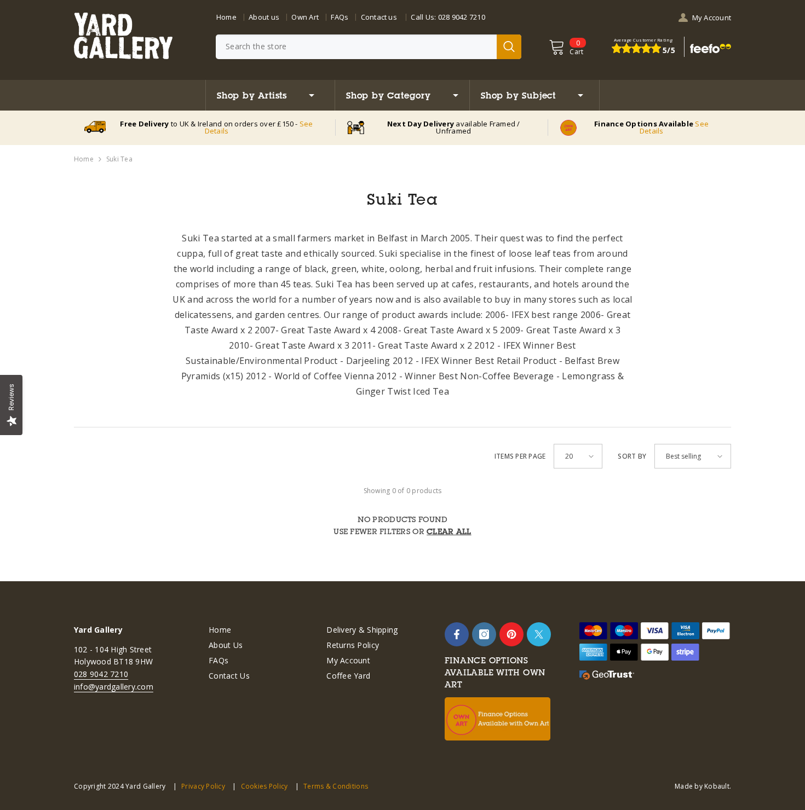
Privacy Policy (203, 786)
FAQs (339, 17)
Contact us (379, 17)
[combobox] (356, 46)
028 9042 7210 (461, 17)
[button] (578, 456)
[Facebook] (457, 634)
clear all (449, 531)
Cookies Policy (264, 786)
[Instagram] (484, 634)
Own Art (305, 17)
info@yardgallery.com (113, 686)
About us (264, 17)
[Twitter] (539, 634)
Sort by (632, 456)
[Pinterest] (511, 634)
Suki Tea (119, 159)
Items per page (520, 456)
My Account (711, 17)
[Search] (368, 46)
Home (226, 17)
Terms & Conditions (335, 786)
